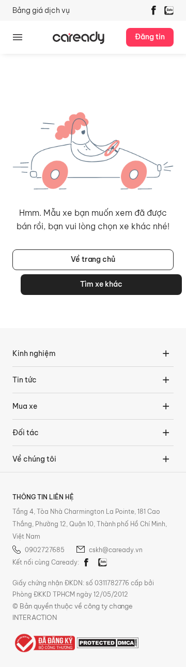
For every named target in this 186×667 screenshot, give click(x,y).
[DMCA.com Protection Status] (107, 642)
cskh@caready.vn (116, 550)
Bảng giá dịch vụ (41, 10)
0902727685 (45, 550)
